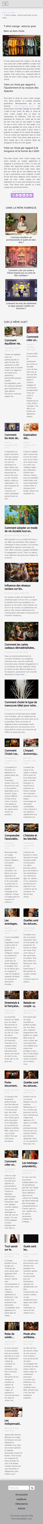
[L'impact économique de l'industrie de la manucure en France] (30, 742)
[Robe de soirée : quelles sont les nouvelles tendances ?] (12, 1326)
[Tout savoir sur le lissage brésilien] (12, 1238)
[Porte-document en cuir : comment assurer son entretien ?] (12, 1074)
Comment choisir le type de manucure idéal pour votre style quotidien (21, 705)
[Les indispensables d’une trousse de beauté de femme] (13, 1411)
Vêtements (21, 1503)
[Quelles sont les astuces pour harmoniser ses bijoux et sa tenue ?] (30, 912)
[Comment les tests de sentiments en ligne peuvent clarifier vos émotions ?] (21, 290)
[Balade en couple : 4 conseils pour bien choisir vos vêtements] (30, 994)
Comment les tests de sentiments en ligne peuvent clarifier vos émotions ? (21, 305)
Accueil (4, 12)
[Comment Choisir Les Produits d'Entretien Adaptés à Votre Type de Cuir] (12, 742)
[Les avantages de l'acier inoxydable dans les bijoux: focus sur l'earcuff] (12, 912)
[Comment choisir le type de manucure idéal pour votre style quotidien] (21, 689)
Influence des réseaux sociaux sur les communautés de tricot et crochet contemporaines (20, 590)
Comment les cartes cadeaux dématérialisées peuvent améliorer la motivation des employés (19, 649)
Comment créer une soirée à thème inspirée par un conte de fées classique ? (21, 272)
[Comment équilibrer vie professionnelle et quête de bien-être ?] (21, 224)
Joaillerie (21, 1499)
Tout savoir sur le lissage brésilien (11, 1251)
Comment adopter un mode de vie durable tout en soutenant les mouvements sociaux (21, 532)
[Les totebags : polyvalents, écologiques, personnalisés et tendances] (30, 1154)
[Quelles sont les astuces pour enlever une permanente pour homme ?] (30, 1074)
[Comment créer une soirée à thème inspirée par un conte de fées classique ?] (21, 257)
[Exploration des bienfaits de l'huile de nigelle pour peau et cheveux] (30, 426)
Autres (12, 12)
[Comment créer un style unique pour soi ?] (11, 1153)
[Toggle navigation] (5, 3)
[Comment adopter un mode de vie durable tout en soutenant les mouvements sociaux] (21, 514)
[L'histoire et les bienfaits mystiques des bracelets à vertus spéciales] (30, 827)
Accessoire (21, 1494)
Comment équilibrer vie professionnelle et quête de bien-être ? (21, 239)
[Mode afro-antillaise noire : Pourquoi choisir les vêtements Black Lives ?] (30, 1326)
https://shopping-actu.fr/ (24, 106)
